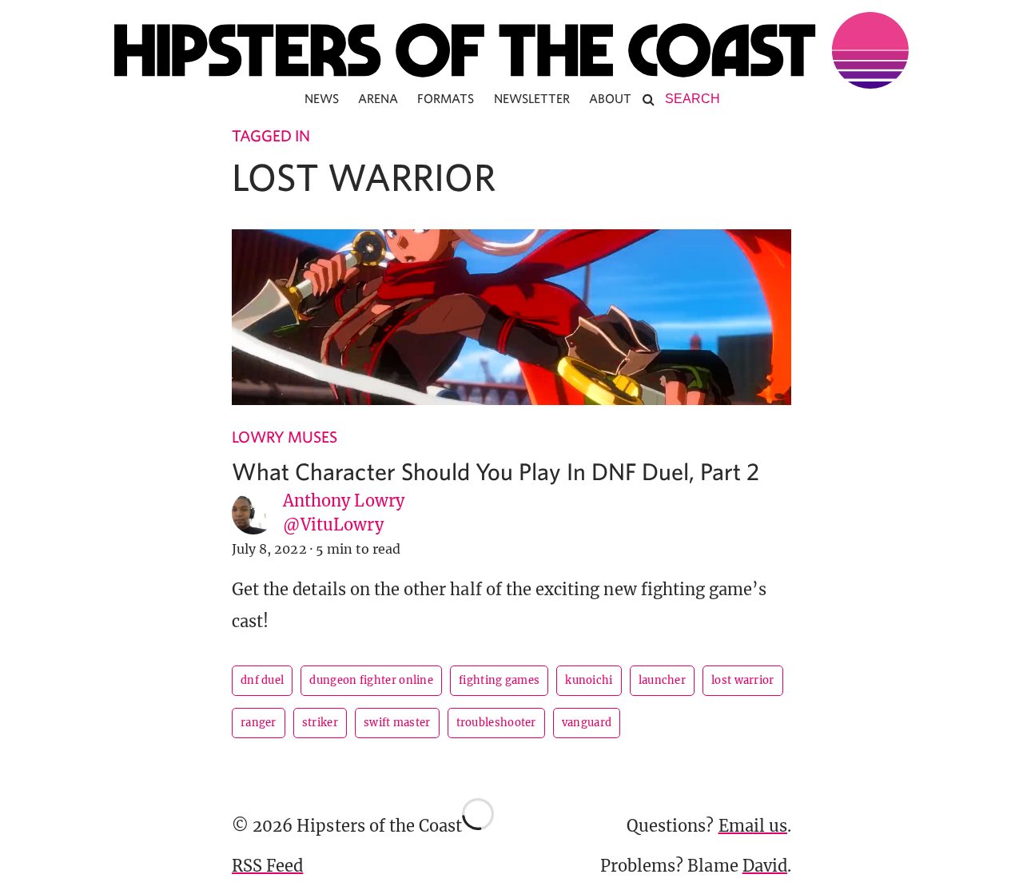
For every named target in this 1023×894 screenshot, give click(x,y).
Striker (320, 722)
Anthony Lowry (343, 501)
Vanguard (586, 722)
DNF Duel (262, 680)
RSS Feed (267, 866)
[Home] (511, 50)
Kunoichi (588, 680)
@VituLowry (333, 524)
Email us (752, 826)
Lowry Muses (285, 436)
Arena (378, 98)
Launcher (662, 680)
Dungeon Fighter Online (371, 680)
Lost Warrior (742, 680)
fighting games (499, 680)
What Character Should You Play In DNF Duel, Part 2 (496, 471)
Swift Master (397, 722)
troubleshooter (496, 722)
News (322, 98)
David (764, 866)
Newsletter (532, 98)
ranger (259, 722)
